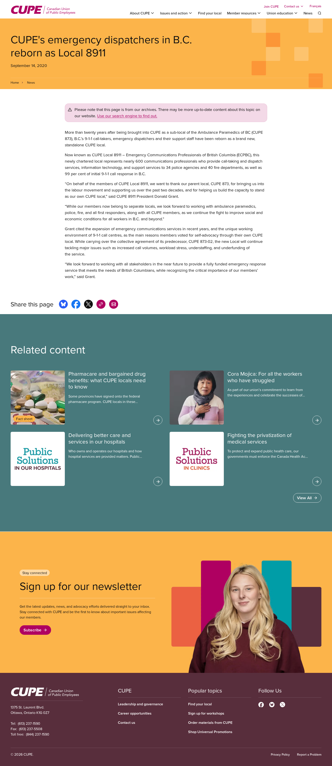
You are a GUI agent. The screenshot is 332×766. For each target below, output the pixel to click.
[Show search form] (319, 13)
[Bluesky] (271, 704)
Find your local (210, 13)
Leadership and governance (140, 704)
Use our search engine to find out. (127, 116)
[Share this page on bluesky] (63, 305)
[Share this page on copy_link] (100, 305)
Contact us (126, 722)
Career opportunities (135, 713)
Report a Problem (309, 754)
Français (315, 6)
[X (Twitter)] (282, 704)
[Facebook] (261, 704)
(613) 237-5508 (30, 728)
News (308, 13)
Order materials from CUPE (210, 722)
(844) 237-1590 (37, 734)
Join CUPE (271, 6)
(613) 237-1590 (29, 723)
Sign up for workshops (206, 713)
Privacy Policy (280, 754)
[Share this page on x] (88, 305)
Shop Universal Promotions (210, 731)
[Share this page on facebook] (75, 305)
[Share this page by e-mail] (113, 305)
